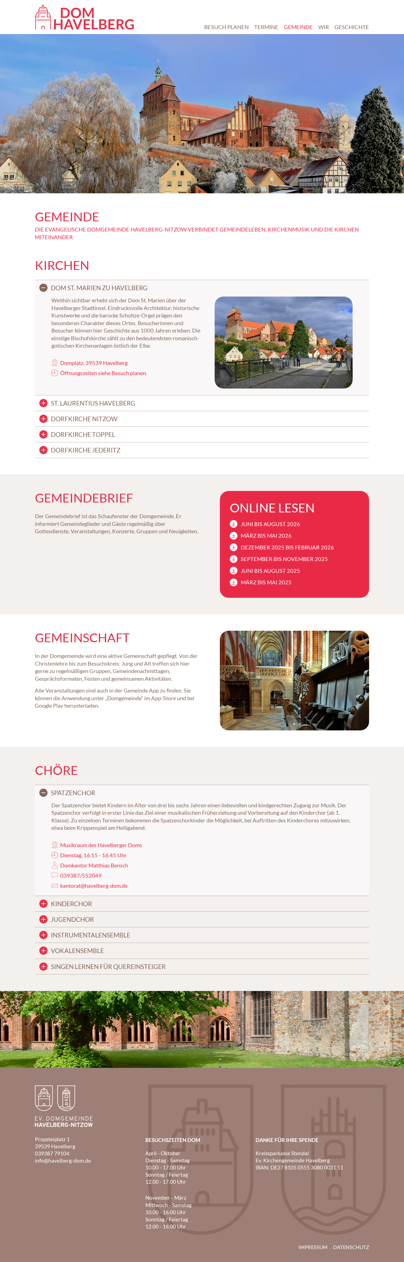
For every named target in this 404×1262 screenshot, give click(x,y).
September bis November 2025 (284, 558)
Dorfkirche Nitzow (84, 419)
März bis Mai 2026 (266, 535)
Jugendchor (72, 919)
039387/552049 (81, 875)
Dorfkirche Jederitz (85, 450)
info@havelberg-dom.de (63, 1160)
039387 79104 (52, 1153)
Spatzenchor (73, 793)
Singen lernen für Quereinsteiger (108, 966)
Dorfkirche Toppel (83, 434)
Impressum (313, 1247)
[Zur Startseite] (84, 17)
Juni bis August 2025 (270, 570)
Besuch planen (129, 373)
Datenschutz (351, 1247)
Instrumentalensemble (90, 935)
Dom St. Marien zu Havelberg (99, 288)
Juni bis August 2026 (270, 524)
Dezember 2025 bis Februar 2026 (287, 547)
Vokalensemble (77, 950)
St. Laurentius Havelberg (93, 403)
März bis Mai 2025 (266, 582)
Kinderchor (71, 904)
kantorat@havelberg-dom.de (94, 885)
